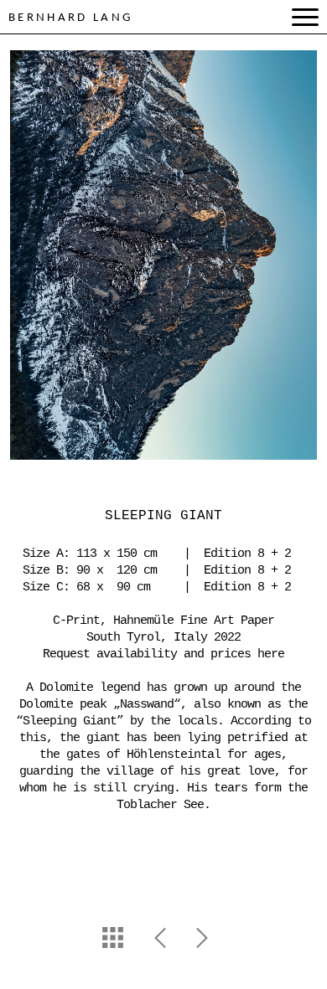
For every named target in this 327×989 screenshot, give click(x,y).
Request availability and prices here (163, 654)
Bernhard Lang (70, 18)
